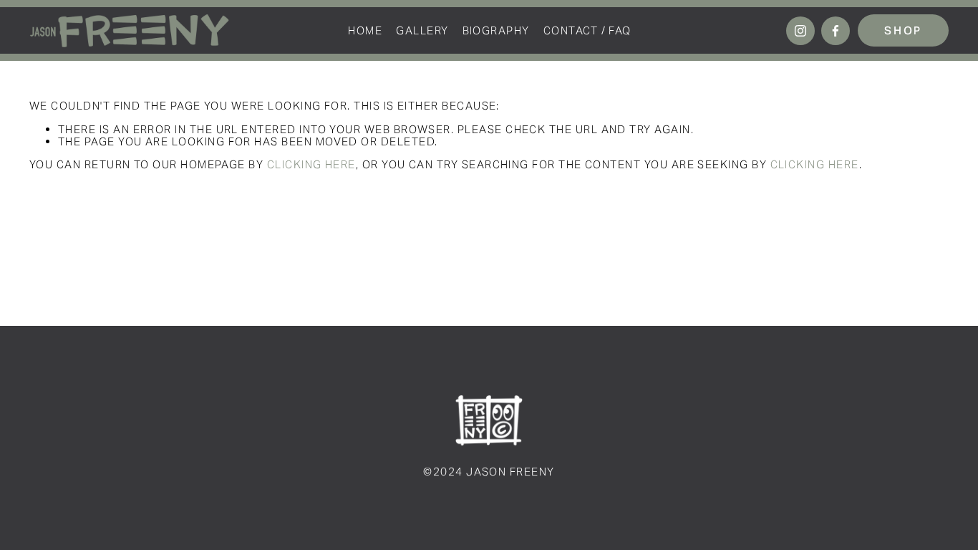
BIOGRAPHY (496, 30)
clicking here (311, 164)
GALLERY (422, 30)
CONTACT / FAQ (587, 30)
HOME (365, 30)
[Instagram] (800, 30)
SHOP (903, 30)
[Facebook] (835, 30)
